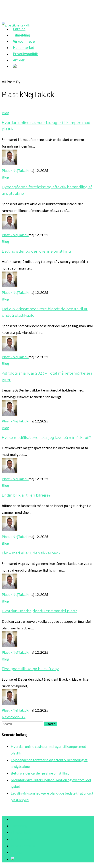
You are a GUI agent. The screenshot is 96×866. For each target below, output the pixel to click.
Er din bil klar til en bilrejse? (26, 495)
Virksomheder (22, 832)
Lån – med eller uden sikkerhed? (31, 553)
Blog (5, 113)
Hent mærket (21, 839)
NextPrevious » (13, 717)
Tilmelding (19, 825)
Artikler (19, 60)
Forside (16, 819)
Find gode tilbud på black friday (30, 669)
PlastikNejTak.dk (15, 170)
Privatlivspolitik (23, 846)
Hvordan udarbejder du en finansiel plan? (39, 611)
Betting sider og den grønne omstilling (36, 251)
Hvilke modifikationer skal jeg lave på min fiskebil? (46, 438)
